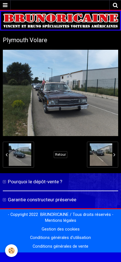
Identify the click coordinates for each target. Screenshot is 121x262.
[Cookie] (11, 250)
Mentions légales (60, 220)
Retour (60, 155)
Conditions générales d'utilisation (60, 237)
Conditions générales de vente (60, 246)
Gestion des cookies (61, 229)
